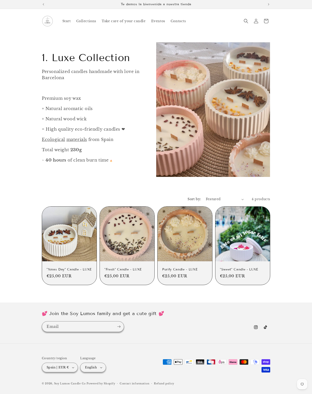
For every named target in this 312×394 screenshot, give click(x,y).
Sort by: (194, 199)
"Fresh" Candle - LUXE (123, 269)
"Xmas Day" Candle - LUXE (69, 269)
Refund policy (164, 383)
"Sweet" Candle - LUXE (239, 269)
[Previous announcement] (43, 4)
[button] (246, 21)
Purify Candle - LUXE (179, 269)
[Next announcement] (269, 4)
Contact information (134, 383)
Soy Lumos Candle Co (70, 383)
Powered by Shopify (101, 383)
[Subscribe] (119, 326)
